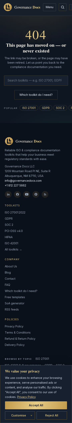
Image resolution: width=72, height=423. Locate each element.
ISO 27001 (29, 108)
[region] (36, 394)
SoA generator (14, 303)
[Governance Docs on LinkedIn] (8, 194)
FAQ (7, 284)
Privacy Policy (26, 397)
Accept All (36, 405)
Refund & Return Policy (20, 338)
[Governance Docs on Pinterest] (35, 194)
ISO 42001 (11, 243)
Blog (8, 272)
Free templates (15, 297)
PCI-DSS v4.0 (14, 231)
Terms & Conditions (18, 332)
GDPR (46, 108)
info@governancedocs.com (23, 180)
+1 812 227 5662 (15, 185)
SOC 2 (60, 108)
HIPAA (9, 237)
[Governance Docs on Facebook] (17, 194)
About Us (11, 266)
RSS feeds (12, 309)
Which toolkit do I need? (36, 95)
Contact (10, 278)
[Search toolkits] (62, 7)
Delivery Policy (15, 344)
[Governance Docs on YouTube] (26, 194)
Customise (18, 415)
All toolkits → (13, 249)
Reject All (51, 415)
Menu (49, 7)
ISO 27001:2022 (15, 212)
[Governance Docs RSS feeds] (45, 194)
